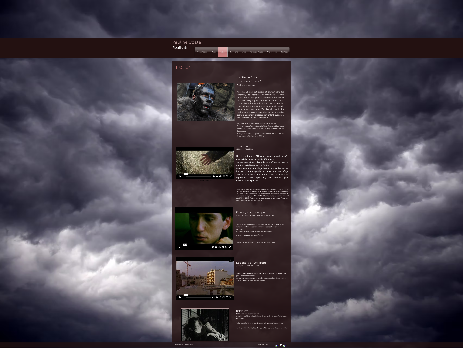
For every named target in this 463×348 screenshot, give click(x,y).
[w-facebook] (277, 346)
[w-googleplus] (284, 346)
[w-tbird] (280, 344)
